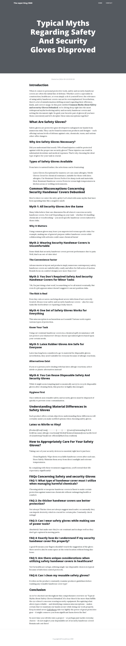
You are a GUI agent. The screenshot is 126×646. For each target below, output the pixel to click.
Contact (109, 3)
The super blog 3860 (23, 3)
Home (100, 3)
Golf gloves (52, 609)
